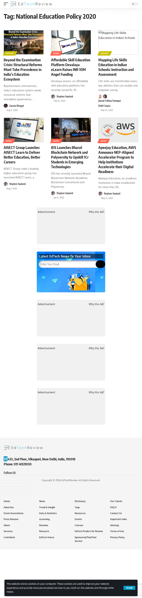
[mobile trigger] (7, 4)
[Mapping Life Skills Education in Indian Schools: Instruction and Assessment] (118, 42)
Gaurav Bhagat (16, 105)
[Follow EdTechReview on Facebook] (21, 472)
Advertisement (46, 211)
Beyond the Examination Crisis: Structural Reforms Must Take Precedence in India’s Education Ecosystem (23, 69)
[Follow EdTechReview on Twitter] (26, 472)
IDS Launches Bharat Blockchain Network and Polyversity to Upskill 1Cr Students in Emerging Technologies (70, 157)
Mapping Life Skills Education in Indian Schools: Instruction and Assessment (116, 67)
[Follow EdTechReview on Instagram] (35, 472)
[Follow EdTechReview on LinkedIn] (39, 472)
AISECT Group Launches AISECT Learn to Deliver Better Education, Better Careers (22, 154)
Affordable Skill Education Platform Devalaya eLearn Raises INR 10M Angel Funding (70, 67)
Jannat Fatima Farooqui (109, 100)
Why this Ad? (96, 211)
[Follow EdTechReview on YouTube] (30, 472)
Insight (10, 53)
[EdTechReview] (31, 4)
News (56, 53)
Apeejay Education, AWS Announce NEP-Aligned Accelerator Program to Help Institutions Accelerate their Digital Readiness (117, 159)
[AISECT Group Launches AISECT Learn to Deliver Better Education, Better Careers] (23, 130)
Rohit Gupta (104, 105)
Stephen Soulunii (65, 96)
